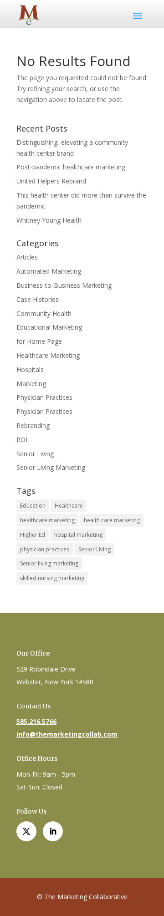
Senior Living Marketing (50, 467)
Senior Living (35, 453)
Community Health (44, 313)
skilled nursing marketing (52, 578)
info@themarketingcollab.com (67, 734)
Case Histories (37, 299)
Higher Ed (32, 535)
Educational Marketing (49, 327)
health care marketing (112, 520)
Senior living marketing (49, 563)
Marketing (31, 383)
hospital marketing (78, 535)
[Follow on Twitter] (26, 831)
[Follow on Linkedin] (53, 831)
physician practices (44, 549)
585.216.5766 (36, 721)
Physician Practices (44, 397)
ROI (21, 439)
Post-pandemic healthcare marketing (70, 167)
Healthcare (69, 505)
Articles (27, 257)
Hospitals (30, 369)
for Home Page (39, 341)
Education (33, 505)
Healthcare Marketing (48, 355)
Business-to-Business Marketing (64, 285)
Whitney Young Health (49, 220)
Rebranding (33, 425)
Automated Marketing (48, 271)
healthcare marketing (47, 520)
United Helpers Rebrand (51, 181)
